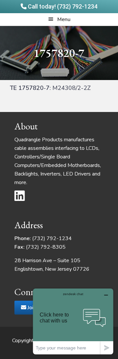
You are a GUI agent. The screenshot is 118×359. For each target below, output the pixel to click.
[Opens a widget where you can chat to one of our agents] (73, 321)
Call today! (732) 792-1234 (62, 6)
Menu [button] (63, 19)
